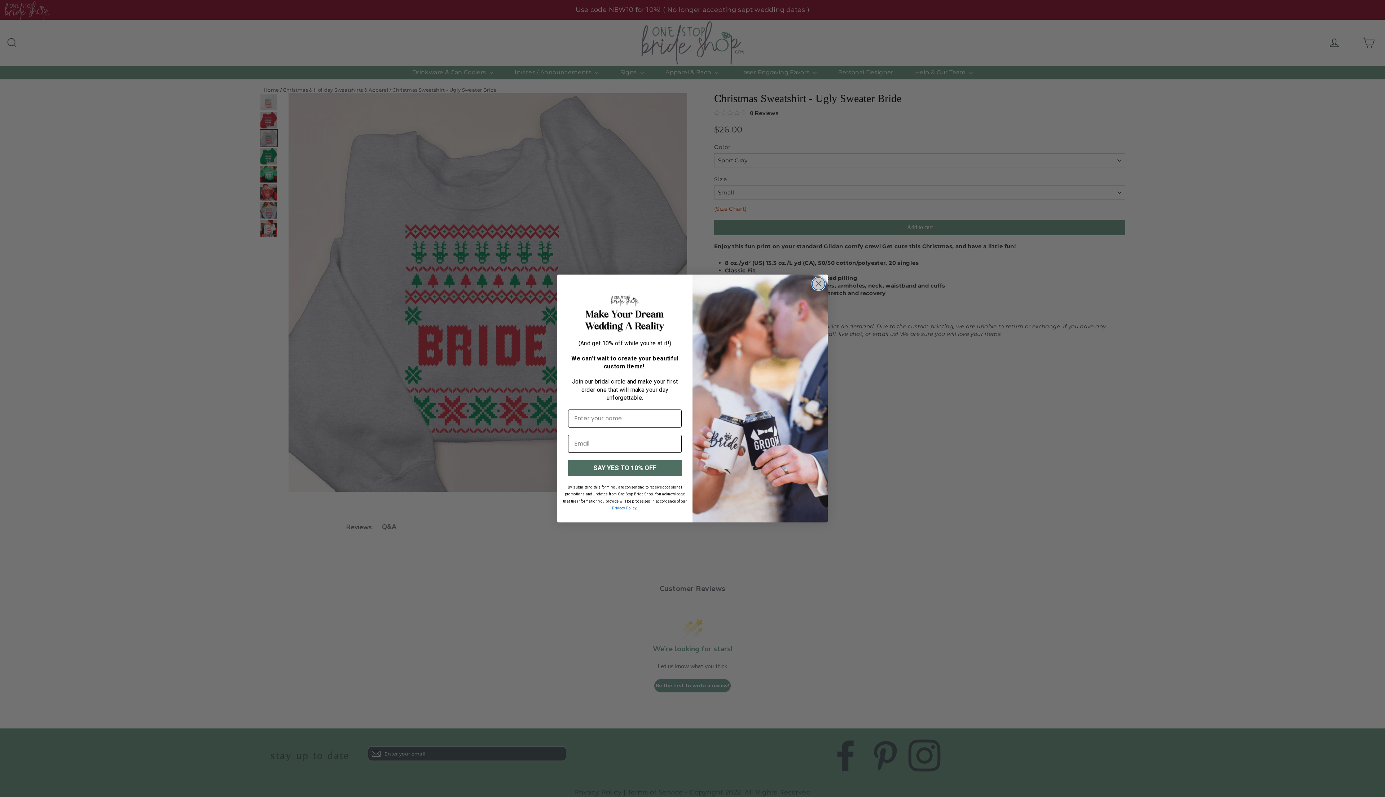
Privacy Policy (624, 508)
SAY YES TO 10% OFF (624, 468)
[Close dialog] (818, 283)
